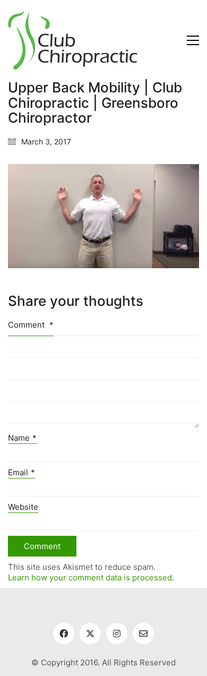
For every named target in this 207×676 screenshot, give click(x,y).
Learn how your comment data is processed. (91, 577)
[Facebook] (63, 633)
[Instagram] (116, 633)
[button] (193, 40)
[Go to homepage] (72, 40)
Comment (31, 325)
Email (21, 472)
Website (23, 507)
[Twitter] (90, 633)
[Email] (143, 633)
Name (22, 438)
